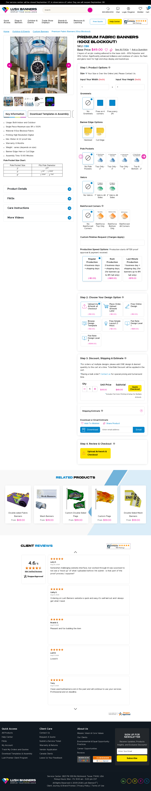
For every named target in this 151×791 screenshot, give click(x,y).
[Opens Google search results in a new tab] (83, 759)
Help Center (7, 737)
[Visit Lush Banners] (19, 781)
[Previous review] (75, 552)
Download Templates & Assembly (49, 114)
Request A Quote (47, 737)
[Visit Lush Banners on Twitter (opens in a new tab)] (146, 781)
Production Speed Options (109, 250)
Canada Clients (46, 754)
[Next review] (75, 708)
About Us (82, 729)
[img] (33, 567)
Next (143, 157)
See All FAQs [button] (122, 50)
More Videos (15, 217)
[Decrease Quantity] (84, 389)
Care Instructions (18, 208)
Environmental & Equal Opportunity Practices (93, 743)
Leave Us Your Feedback (51, 758)
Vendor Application (48, 750)
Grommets (85, 94)
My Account (7, 745)
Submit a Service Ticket (50, 741)
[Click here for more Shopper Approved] (119, 714)
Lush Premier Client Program (15, 758)
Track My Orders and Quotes (15, 750)
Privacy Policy (84, 786)
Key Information (15, 114)
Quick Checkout (135, 388)
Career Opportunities (87, 749)
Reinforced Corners (90, 206)
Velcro (83, 177)
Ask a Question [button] (139, 50)
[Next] (68, 65)
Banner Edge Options (91, 122)
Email (139, 430)
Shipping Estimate (91, 411)
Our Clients (82, 737)
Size (108, 73)
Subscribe (132, 758)
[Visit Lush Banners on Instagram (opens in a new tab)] (134, 781)
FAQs (10, 198)
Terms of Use (98, 786)
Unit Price (105, 385)
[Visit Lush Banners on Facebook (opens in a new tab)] (140, 781)
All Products (7, 733)
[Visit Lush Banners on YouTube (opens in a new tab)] (129, 781)
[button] (8, 21)
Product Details (17, 189)
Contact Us (130, 74)
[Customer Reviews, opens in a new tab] (135, 21)
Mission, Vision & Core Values (90, 733)
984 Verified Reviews (33, 571)
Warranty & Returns (49, 745)
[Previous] (9, 65)
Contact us (105, 374)
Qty (84, 384)
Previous (81, 157)
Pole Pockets (87, 149)
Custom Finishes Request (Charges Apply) (102, 237)
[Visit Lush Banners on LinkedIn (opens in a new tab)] (123, 781)
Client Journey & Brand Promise (61, 786)
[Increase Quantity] (94, 389)
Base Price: (84, 50)
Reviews (81, 753)
